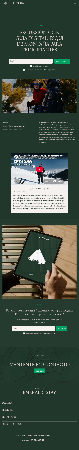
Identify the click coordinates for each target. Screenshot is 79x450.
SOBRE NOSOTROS (12, 423)
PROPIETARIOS (9, 416)
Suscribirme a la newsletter (41, 66)
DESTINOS (7, 402)
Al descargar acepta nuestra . (41, 70)
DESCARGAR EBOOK (62, 61)
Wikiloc (24, 192)
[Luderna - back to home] (14, 3)
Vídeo (18, 192)
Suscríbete (39, 371)
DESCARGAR (62, 328)
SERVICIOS (7, 409)
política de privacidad (49, 70)
